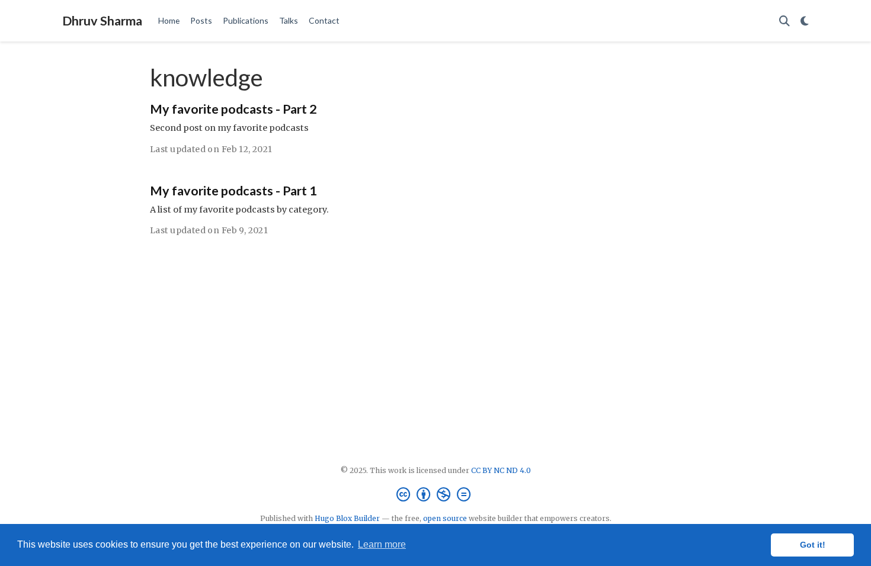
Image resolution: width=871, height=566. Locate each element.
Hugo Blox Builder (347, 518)
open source (445, 518)
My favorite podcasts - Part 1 (233, 190)
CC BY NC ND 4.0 (501, 470)
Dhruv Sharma (102, 20)
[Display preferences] (804, 21)
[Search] (784, 21)
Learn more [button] (382, 544)
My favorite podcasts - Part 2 (233, 109)
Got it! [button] (812, 544)
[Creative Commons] (435, 494)
